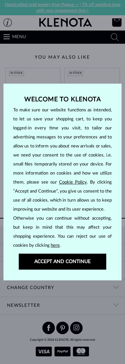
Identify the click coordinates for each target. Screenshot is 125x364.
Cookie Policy (73, 182)
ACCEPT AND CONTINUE (62, 261)
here (55, 245)
